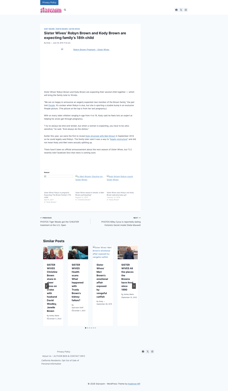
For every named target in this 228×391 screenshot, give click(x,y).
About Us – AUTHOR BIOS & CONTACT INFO (63, 356)
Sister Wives (74, 29)
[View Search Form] (65, 10)
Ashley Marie (54, 316)
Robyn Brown (62, 29)
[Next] (134, 286)
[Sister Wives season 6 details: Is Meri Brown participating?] (89, 183)
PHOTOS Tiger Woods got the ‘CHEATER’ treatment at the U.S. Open (59, 221)
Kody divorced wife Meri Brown (100, 136)
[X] (181, 10)
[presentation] (53, 252)
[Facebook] (176, 10)
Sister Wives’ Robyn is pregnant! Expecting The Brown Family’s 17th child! (57, 195)
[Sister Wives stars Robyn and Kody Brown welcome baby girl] (121, 183)
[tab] (85, 327)
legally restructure (118, 139)
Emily (48, 43)
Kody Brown (49, 29)
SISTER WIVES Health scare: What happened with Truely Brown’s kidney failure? (77, 283)
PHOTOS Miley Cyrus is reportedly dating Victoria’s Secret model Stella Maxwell (120, 221)
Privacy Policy (49, 2)
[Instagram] (186, 10)
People (51, 105)
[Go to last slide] (47, 286)
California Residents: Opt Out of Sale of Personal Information (60, 362)
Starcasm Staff (77, 307)
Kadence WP (134, 384)
